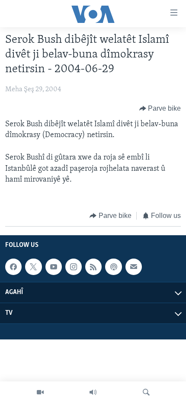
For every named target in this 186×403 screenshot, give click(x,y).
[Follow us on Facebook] (13, 267)
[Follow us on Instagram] (73, 267)
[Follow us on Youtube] (53, 267)
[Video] (40, 392)
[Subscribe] (133, 267)
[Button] (160, 108)
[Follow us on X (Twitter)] (33, 267)
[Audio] (93, 392)
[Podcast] (113, 267)
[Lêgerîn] (146, 392)
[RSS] (93, 267)
